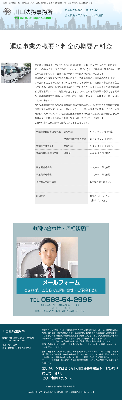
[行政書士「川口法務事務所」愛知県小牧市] (28, 18)
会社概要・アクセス (76, 15)
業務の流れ (92, 10)
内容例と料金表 (74, 10)
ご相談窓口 (97, 15)
